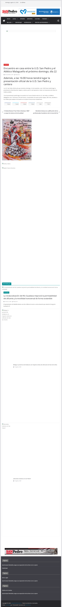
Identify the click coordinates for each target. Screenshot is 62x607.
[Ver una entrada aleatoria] (58, 20)
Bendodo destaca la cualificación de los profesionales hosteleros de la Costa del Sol (45, 112)
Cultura (37, 19)
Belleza (9, 22)
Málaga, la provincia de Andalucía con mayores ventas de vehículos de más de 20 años (35, 364)
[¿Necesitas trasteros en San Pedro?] (7, 479)
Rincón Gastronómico (41, 22)
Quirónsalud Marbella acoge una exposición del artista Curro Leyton (20, 565)
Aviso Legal (5, 577)
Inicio (8, 19)
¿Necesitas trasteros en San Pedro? (22, 478)
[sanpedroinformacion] (4, 20)
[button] (17, 19)
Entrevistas (27, 22)
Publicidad (5, 568)
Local (14, 19)
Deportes (30, 19)
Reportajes (18, 22)
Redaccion (17, 74)
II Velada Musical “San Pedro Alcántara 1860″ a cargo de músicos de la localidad (17, 112)
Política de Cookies (7, 590)
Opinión (22, 19)
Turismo (44, 19)
